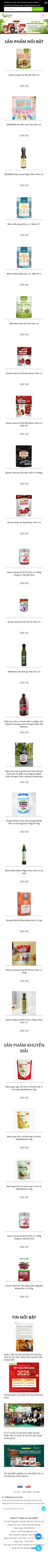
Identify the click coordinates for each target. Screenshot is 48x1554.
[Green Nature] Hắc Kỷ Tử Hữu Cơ (24, 621)
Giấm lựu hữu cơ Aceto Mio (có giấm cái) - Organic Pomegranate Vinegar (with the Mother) (24, 724)
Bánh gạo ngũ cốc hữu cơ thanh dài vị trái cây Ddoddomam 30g (24, 1088)
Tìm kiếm (38, 9)
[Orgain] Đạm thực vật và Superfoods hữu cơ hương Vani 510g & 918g (24, 822)
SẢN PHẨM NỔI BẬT (24, 41)
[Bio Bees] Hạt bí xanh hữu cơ (24, 323)
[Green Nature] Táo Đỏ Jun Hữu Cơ (24, 522)
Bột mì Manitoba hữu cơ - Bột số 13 (24, 273)
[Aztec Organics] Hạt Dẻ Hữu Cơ (24, 75)
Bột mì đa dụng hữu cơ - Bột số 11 (24, 224)
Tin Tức (17, 1492)
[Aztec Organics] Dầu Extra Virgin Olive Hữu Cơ (24, 1021)
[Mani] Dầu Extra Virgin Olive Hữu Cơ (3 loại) (24, 871)
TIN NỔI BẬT (24, 1317)
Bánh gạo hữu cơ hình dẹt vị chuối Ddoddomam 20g (24, 1137)
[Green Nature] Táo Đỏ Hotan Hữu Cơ (24, 373)
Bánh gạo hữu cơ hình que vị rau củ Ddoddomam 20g (24, 1187)
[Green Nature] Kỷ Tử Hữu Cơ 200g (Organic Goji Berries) (24, 573)
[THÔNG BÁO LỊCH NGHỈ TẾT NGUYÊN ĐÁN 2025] (24, 1377)
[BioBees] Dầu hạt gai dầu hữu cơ (24, 671)
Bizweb (27, 1548)
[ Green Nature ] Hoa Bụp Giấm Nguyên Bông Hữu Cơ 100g (24, 1287)
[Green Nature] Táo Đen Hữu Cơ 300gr (24, 472)
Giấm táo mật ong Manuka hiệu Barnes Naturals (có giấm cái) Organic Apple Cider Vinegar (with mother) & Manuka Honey (24, 775)
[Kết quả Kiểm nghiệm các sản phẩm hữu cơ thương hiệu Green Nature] (24, 1456)
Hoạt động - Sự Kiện (31, 1492)
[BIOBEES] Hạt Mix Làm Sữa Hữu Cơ (24, 124)
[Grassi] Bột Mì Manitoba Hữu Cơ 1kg (24, 920)
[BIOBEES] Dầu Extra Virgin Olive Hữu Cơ (24, 174)
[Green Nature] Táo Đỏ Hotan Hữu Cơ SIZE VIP (24, 424)
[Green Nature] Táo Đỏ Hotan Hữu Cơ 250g (24, 971)
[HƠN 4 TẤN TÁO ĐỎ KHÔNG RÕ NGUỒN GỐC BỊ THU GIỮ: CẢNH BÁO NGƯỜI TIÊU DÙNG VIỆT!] (24, 1337)
